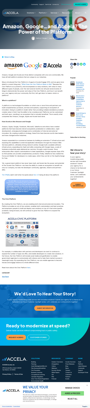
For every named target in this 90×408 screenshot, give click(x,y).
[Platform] (46, 12)
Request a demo (80, 4)
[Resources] (71, 12)
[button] (87, 385)
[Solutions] (34, 12)
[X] (74, 64)
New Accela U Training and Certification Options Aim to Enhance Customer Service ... (80, 101)
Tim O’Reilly (6, 175)
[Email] (71, 67)
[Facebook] (71, 64)
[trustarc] (85, 406)
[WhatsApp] (81, 64)
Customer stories (38, 337)
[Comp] (80, 12)
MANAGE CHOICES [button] (72, 388)
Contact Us (55, 4)
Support (41, 4)
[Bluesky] (84, 64)
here (28, 267)
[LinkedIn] (78, 64)
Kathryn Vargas (41, 38)
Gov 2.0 (36, 175)
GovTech (5, 277)
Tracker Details (16, 406)
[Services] (58, 12)
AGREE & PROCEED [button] (72, 393)
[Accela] (11, 13)
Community (34, 4)
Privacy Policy (6, 374)
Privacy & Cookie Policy (7, 406)
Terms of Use (18, 374)
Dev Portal (48, 4)
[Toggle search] (86, 13)
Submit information (78, 185)
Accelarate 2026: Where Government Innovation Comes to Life (80, 85)
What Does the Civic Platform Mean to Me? (37, 84)
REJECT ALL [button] (72, 399)
